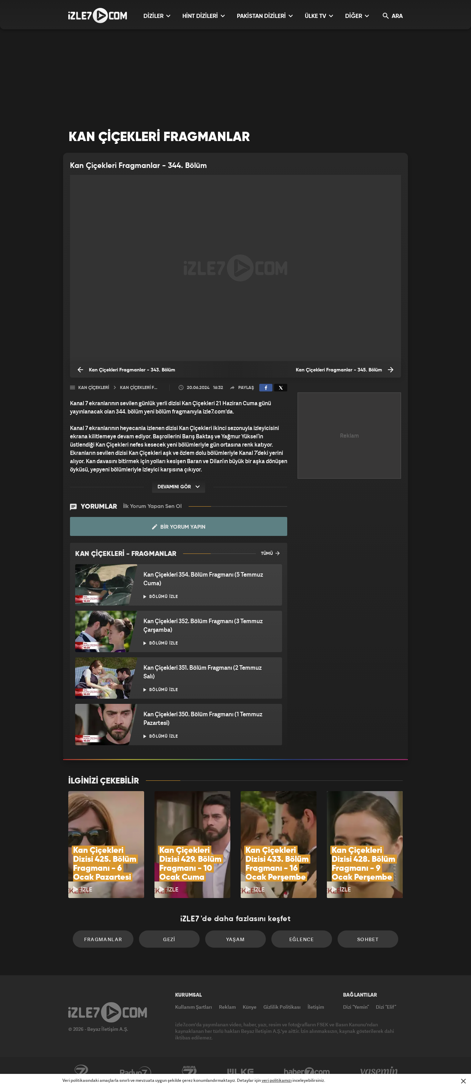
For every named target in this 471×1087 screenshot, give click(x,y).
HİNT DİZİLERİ (200, 16)
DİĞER (354, 16)
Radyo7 (135, 1072)
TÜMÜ (267, 553)
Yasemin (379, 1072)
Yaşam (235, 939)
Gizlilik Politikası (282, 1007)
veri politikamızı (277, 1080)
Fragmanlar (103, 939)
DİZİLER (154, 16)
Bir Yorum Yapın (182, 527)
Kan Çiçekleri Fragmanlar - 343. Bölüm (131, 370)
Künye (250, 1007)
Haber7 (307, 1072)
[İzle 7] (97, 15)
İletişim (316, 1007)
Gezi (169, 939)
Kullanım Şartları (193, 1007)
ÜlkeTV (240, 1072)
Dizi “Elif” (386, 1007)
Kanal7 (81, 1072)
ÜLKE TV (316, 16)
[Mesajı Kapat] (463, 1081)
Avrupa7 (189, 1072)
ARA (396, 16)
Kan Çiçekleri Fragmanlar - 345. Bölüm (339, 370)
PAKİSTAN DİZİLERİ (262, 16)
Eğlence (301, 939)
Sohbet (368, 939)
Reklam (227, 1007)
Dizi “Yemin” (356, 1007)
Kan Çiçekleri (93, 388)
